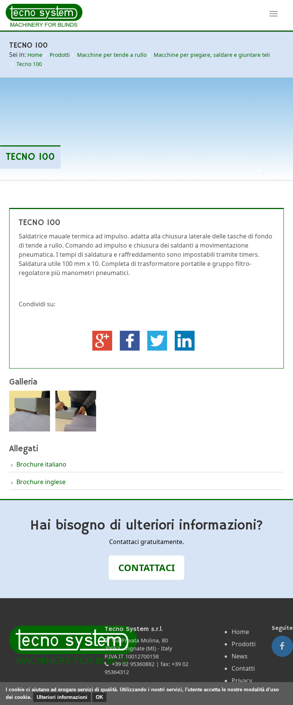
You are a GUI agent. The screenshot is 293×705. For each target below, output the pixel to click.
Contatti (243, 668)
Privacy (242, 680)
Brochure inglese (41, 482)
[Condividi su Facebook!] (130, 340)
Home (34, 54)
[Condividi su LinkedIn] (185, 340)
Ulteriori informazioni (62, 697)
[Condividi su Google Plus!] (103, 340)
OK (99, 697)
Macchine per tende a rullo (111, 54)
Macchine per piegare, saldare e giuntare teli (212, 54)
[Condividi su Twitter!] (158, 340)
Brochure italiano (41, 464)
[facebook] (282, 646)
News (240, 656)
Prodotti (60, 54)
